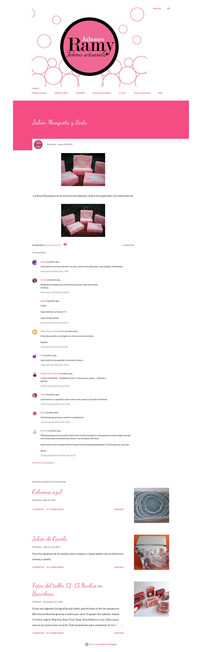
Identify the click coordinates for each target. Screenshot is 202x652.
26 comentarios (55, 567)
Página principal (39, 93)
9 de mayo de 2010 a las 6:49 (54, 346)
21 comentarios (55, 633)
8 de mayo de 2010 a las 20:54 (55, 292)
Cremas (122, 93)
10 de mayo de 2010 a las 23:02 (55, 422)
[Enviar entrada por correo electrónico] (65, 245)
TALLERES (80, 93)
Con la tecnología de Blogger (102, 644)
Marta (44, 394)
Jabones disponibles (102, 93)
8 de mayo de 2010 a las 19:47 (55, 271)
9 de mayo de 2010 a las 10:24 (55, 364)
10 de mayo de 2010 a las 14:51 (55, 386)
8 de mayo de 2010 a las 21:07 (55, 322)
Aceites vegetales (142, 93)
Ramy (43, 412)
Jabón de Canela (49, 538)
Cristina (44, 279)
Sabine (44, 301)
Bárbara (44, 430)
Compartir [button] (128, 245)
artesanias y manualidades (53, 331)
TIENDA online (61, 93)
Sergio (44, 261)
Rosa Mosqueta (52, 245)
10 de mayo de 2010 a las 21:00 (55, 404)
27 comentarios (55, 509)
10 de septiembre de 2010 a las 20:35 (58, 455)
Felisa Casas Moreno (50, 373)
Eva (42, 355)
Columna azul (47, 491)
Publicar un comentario (43, 462)
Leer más (119, 509)
